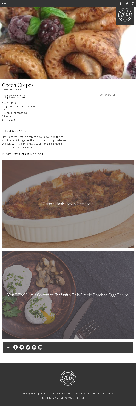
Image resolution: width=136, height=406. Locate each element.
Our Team (93, 393)
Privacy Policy (30, 393)
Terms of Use (47, 393)
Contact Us (107, 393)
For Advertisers (65, 393)
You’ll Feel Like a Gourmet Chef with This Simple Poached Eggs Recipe (68, 295)
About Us (80, 393)
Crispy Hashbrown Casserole (68, 204)
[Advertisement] (107, 119)
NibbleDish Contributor (14, 89)
